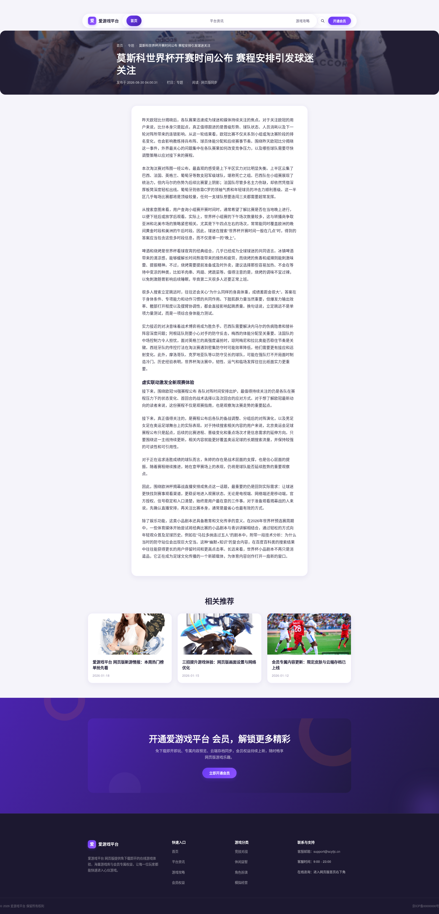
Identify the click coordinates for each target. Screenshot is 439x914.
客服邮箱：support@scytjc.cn (318, 851)
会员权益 (178, 882)
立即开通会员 (219, 772)
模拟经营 (241, 882)
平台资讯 (217, 20)
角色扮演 (241, 872)
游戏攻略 (303, 20)
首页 (134, 20)
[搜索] (321, 20)
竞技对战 (241, 851)
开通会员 (339, 21)
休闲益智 (241, 861)
